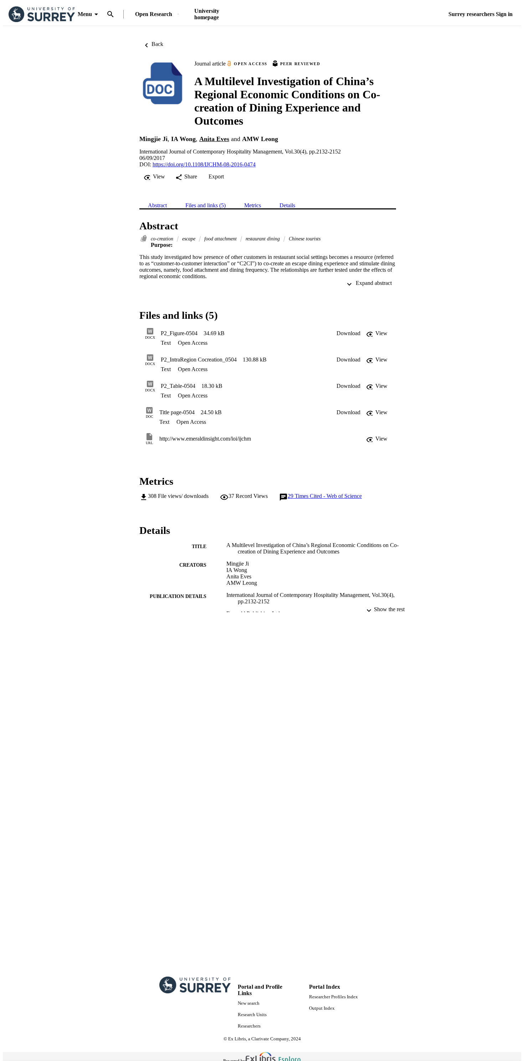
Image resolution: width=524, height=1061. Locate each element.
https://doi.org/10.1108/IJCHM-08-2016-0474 (204, 164)
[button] (348, 333)
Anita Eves (214, 138)
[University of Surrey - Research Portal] (42, 14)
